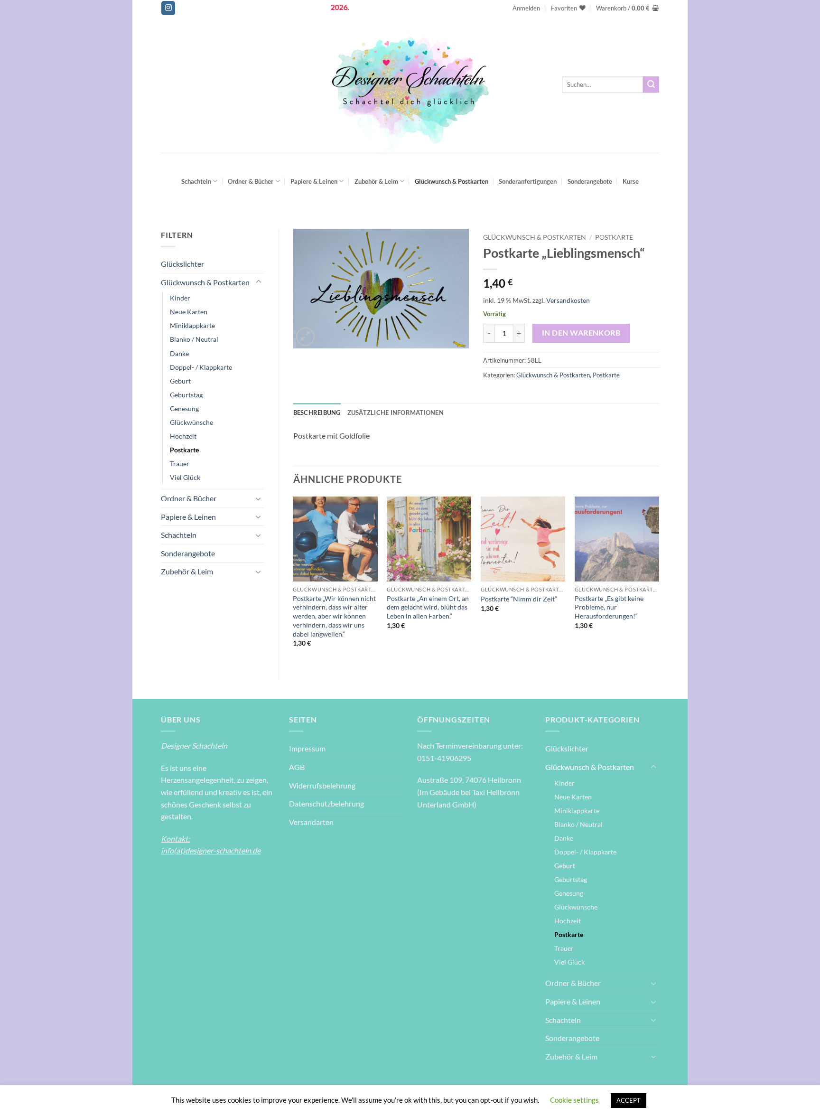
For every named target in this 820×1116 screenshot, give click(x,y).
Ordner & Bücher (250, 181)
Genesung (184, 408)
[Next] (659, 580)
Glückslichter (182, 263)
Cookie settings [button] (574, 1100)
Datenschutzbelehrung (326, 803)
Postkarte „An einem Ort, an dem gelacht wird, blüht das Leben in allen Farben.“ (428, 607)
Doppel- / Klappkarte (201, 367)
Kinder (180, 298)
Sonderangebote (590, 181)
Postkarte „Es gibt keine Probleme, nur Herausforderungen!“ (609, 607)
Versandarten (311, 821)
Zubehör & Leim (376, 181)
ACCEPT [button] (628, 1100)
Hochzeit (183, 436)
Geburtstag (186, 395)
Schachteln (196, 181)
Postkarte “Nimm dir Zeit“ (519, 599)
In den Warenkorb (581, 332)
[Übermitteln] (651, 84)
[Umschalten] (258, 282)
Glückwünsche (191, 422)
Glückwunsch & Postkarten (451, 181)
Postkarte (184, 450)
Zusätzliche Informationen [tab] (395, 412)
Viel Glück (185, 477)
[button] (526, 8)
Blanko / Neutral (194, 339)
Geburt (180, 381)
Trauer (179, 464)
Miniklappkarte (192, 325)
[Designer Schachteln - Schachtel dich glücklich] (410, 84)
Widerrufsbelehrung (322, 785)
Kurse (631, 181)
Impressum (307, 748)
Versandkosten (568, 300)
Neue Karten (188, 312)
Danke (179, 353)
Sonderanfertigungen (528, 181)
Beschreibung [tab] (317, 412)
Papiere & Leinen (313, 181)
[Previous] (294, 580)
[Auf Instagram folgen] (168, 8)
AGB (297, 766)
